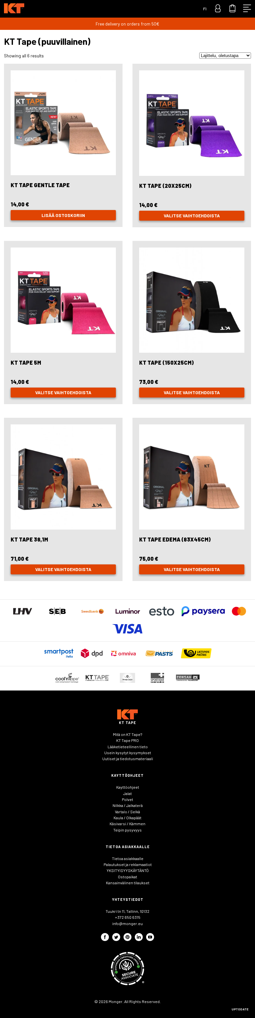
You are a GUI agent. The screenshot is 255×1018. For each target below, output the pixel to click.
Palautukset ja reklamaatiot (128, 864)
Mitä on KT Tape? (127, 734)
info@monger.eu (127, 923)
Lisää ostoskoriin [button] (63, 215)
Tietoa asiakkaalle (127, 858)
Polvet (127, 799)
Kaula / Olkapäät (127, 817)
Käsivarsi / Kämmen (127, 823)
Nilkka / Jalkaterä (128, 805)
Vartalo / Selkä (127, 811)
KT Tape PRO (127, 740)
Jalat (127, 793)
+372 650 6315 (127, 917)
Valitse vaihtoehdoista (192, 215)
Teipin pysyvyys (127, 830)
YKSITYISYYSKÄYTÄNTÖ (128, 870)
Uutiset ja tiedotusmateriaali (127, 758)
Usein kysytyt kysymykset (127, 752)
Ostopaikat (127, 876)
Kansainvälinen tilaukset (127, 882)
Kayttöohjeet (127, 787)
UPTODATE (240, 1009)
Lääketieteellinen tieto (128, 746)
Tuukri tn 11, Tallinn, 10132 (127, 911)
